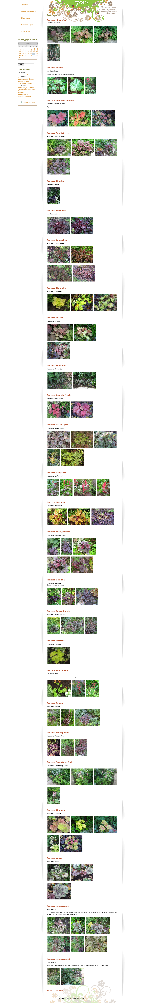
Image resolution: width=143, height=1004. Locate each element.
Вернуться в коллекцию (55, 990)
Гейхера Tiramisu (56, 810)
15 (34, 52)
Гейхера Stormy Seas (58, 733)
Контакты (25, 32)
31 (20, 57)
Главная (24, 5)
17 (20, 54)
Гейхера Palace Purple (58, 611)
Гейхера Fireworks (56, 366)
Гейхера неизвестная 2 (58, 959)
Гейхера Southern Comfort (60, 100)
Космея (21, 92)
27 (28, 56)
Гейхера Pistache (56, 641)
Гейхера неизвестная (58, 906)
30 (37, 56)
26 (25, 56)
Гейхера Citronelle (56, 288)
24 (20, 56)
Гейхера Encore (55, 318)
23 (37, 54)
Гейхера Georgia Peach (58, 395)
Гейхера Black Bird (56, 211)
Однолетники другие (26, 78)
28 (31, 56)
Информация (27, 25)
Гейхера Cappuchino (57, 240)
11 (23, 52)
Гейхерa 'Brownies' (56, 20)
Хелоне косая (23, 94)
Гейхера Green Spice (57, 425)
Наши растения (28, 11)
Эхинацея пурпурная (26, 87)
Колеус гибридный (25, 96)
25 (23, 56)
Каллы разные (23, 81)
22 (34, 54)
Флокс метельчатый (26, 79)
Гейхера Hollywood (56, 473)
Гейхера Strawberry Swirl (60, 762)
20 (28, 54)
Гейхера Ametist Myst (58, 133)
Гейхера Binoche (55, 181)
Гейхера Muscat (55, 68)
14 (31, 52)
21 (31, 54)
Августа (27, 43)
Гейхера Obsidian (56, 580)
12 (25, 52)
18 (23, 54)
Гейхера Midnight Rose (58, 532)
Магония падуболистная (27, 74)
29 (34, 56)
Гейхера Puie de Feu (57, 670)
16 (37, 52)
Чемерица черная (25, 83)
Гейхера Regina (55, 703)
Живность (25, 18)
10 (20, 52)
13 (28, 52)
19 (25, 54)
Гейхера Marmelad (56, 502)
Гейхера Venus (54, 858)
